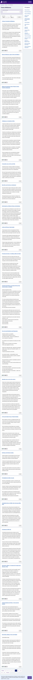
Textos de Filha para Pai (27, 31)
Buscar (19, 12)
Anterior (2, 670)
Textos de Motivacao (26, 28)
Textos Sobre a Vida (27, 25)
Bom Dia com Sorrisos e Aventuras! (9, 185)
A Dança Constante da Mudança (8, 21)
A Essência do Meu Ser (6, 529)
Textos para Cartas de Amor (28, 38)
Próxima (7, 672)
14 (4, 672)
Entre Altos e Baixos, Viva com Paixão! (9, 634)
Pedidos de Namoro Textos (27, 41)
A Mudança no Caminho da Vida (8, 121)
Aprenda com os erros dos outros (8, 379)
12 (20, 670)
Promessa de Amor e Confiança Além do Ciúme (11, 253)
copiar (20, 50)
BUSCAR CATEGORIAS (5, 10)
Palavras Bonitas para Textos (27, 44)
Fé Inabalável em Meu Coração (8, 477)
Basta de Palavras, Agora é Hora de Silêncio (10, 54)
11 (18, 670)
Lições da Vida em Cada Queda (8, 227)
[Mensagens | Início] (2, 1)
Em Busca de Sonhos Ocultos (8, 452)
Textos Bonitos (27, 22)
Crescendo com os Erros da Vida (8, 163)
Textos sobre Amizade (27, 16)
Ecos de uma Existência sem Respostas (10, 331)
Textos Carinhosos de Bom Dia (28, 47)
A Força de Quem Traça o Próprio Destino (10, 416)
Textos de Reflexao (28, 13)
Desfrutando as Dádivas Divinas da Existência (11, 206)
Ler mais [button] (8, 678)
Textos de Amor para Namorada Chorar (27, 19)
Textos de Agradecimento (27, 33)
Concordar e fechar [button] (29, 677)
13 (1, 672)
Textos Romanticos (28, 11)
